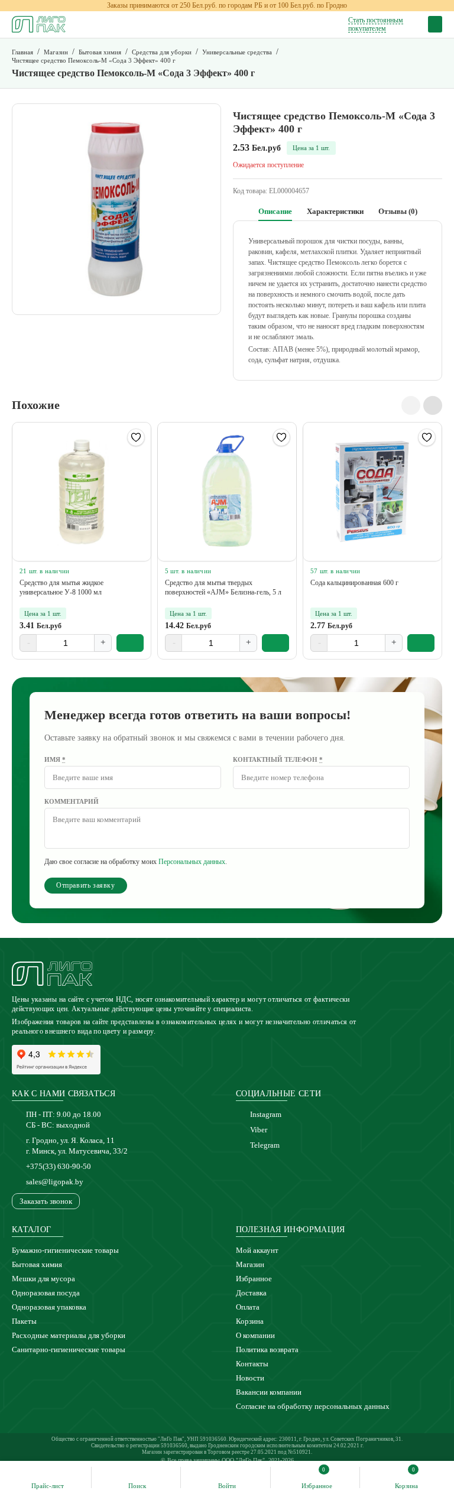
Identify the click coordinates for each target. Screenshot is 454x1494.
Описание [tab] (275, 211)
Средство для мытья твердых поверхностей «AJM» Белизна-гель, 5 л (223, 587)
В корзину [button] (130, 643)
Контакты (252, 1363)
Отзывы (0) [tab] (397, 211)
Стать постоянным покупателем (375, 24)
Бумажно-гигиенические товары (65, 1250)
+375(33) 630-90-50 (58, 1166)
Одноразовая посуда (46, 1292)
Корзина (250, 1321)
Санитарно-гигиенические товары (68, 1349)
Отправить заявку (85, 885)
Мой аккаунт (257, 1250)
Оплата (248, 1307)
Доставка (251, 1292)
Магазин (250, 1264)
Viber (258, 1129)
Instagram (265, 1114)
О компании (255, 1335)
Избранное (254, 1278)
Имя (55, 759)
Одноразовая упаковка (49, 1307)
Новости (250, 1377)
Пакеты (24, 1321)
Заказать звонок (46, 1201)
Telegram (265, 1145)
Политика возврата (267, 1349)
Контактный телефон (278, 759)
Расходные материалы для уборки (68, 1335)
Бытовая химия (37, 1264)
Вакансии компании (268, 1392)
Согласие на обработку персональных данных (313, 1406)
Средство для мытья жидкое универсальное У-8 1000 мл (61, 587)
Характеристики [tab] (335, 211)
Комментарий (71, 801)
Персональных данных (191, 862)
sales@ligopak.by (54, 1181)
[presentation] (410, 405)
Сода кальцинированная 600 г (354, 583)
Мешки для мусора (43, 1278)
